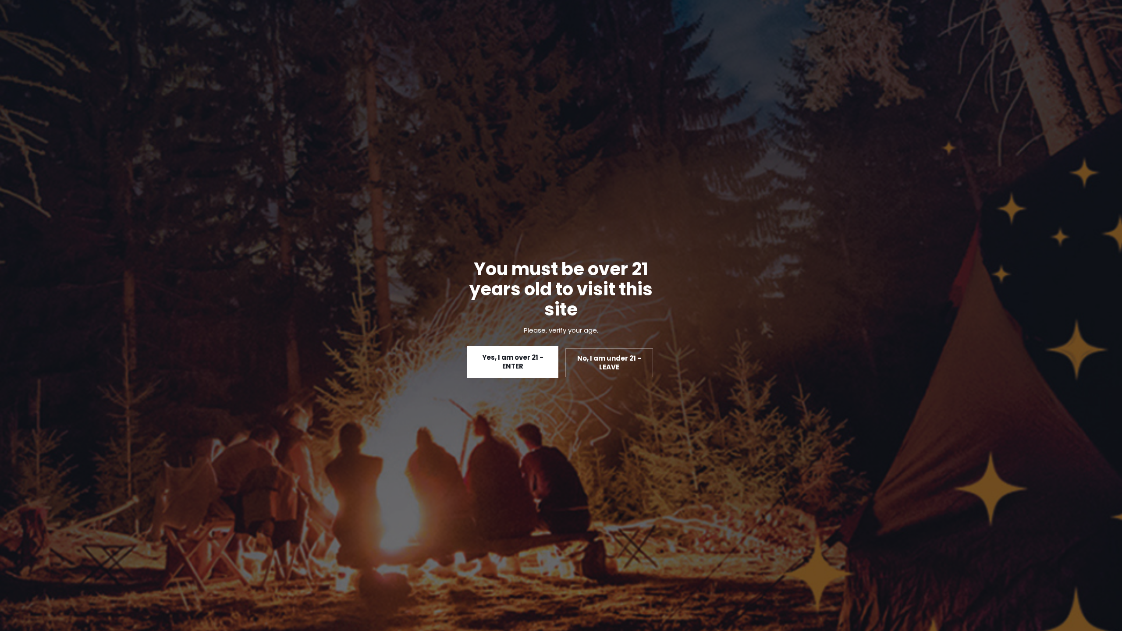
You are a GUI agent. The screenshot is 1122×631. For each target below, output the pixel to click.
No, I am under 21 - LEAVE (609, 363)
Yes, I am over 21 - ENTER (512, 362)
